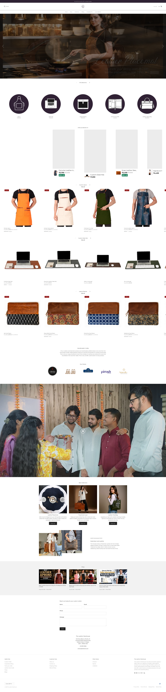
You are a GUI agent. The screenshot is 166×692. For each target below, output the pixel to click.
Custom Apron (83, 185)
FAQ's (6, 670)
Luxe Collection (98, 11)
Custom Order (8, 661)
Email (85, 604)
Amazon (95, 661)
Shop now (83, 523)
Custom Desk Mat (83, 238)
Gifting (83, 11)
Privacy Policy (136, 686)
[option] (64, 153)
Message (62, 617)
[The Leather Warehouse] (83, 6)
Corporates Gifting (9, 663)
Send (62, 628)
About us (52, 661)
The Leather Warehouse (12, 686)
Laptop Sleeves (83, 291)
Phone (61, 610)
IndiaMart (95, 665)
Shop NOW (11, 72)
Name (61, 604)
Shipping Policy (53, 665)
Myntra (94, 663)
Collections (77, 11)
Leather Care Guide (9, 667)
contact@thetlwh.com (83, 648)
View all (83, 186)
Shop (71, 11)
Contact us (52, 663)
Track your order (8, 665)
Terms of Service (144, 686)
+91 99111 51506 (83, 646)
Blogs (83, 567)
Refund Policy (53, 667)
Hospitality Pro (89, 11)
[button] (83, 431)
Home (66, 11)
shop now (53, 523)
